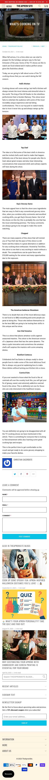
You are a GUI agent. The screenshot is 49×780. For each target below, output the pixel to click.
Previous (36, 46)
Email (5, 505)
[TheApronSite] (24, 6)
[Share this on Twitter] (14, 474)
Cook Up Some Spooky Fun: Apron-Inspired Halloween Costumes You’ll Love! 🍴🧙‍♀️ (23, 582)
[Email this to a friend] (33, 474)
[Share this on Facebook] (21, 474)
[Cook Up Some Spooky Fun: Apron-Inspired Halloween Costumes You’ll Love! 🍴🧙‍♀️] (24, 563)
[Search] (40, 6)
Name (5, 494)
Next (43, 46)
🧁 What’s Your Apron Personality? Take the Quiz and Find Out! (23, 623)
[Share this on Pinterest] (27, 474)
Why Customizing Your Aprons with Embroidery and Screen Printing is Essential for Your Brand (20, 664)
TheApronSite (27, 759)
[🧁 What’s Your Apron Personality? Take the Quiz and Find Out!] (24, 604)
